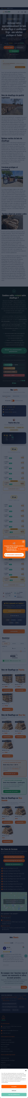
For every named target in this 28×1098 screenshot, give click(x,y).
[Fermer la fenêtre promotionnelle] (23, 541)
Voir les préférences (14, 1094)
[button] (26, 1070)
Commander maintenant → (15, 554)
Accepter (14, 1086)
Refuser (14, 1090)
